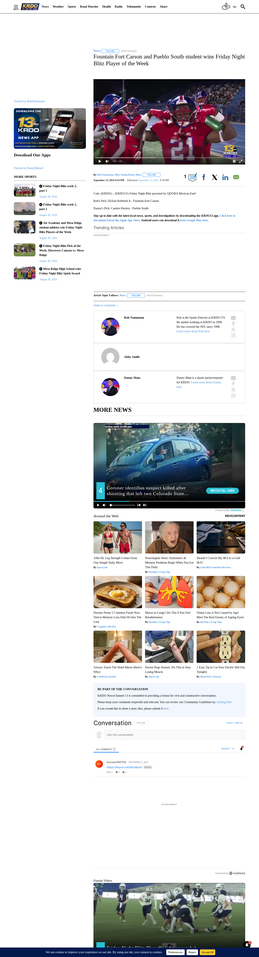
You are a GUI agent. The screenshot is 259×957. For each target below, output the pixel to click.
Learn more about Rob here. (193, 331)
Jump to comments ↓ (105, 305)
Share (163, 6)
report (238, 772)
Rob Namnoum (105, 174)
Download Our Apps (32, 155)
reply (110, 772)
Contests (150, 6)
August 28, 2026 (48, 196)
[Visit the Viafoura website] (237, 873)
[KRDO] (30, 7)
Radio (118, 6)
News (45, 6)
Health (106, 6)
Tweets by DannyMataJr (28, 168)
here (165, 708)
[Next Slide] (242, 262)
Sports (72, 6)
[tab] (106, 749)
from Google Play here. (194, 220)
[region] (169, 798)
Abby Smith (120, 174)
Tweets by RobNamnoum (29, 101)
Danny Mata (134, 174)
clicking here (224, 702)
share (230, 772)
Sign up (239, 723)
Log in (229, 723)
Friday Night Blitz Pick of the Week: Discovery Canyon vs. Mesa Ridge (61, 250)
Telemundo (133, 6)
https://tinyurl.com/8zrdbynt (124, 767)
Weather (58, 6)
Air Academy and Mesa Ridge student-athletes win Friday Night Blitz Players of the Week (60, 227)
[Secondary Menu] (19, 6)
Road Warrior (89, 6)
